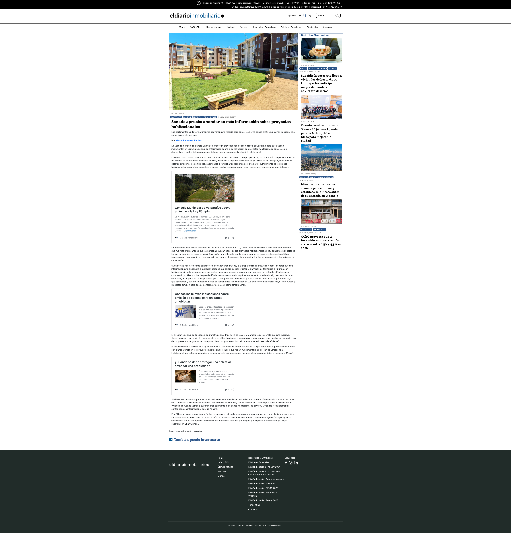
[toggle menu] (301, 27)
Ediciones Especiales (291, 27)
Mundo (243, 27)
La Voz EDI (195, 27)
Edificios (304, 177)
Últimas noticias (213, 27)
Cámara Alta (176, 117)
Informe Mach (319, 229)
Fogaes (303, 68)
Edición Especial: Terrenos (261, 483)
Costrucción (305, 229)
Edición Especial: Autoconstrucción (266, 479)
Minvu (312, 177)
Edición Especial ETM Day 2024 (264, 467)
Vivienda (332, 68)
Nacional (231, 27)
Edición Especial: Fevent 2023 (263, 500)
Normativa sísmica (325, 177)
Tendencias (312, 27)
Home (182, 27)
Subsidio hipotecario (318, 68)
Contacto (327, 27)
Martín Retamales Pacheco (189, 140)
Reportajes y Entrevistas (264, 27)
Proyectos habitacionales (204, 117)
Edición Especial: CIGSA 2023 (263, 488)
